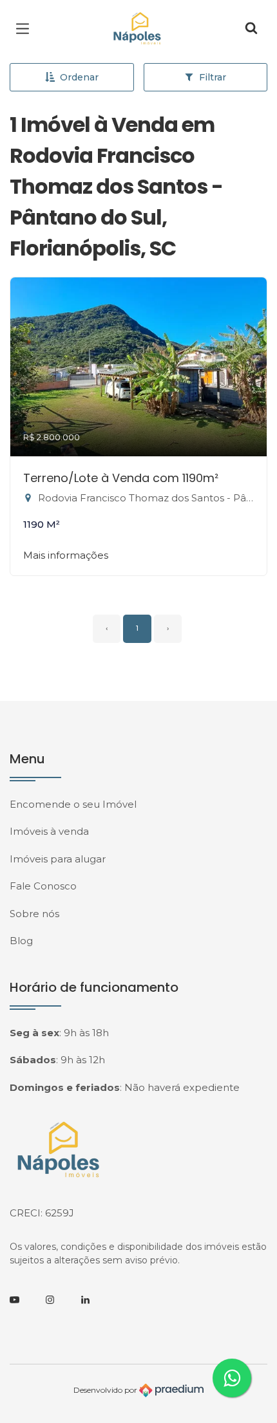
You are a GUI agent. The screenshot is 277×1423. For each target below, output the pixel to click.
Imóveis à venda (49, 831)
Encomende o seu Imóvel (73, 804)
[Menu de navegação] (26, 29)
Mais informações (65, 555)
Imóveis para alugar (58, 859)
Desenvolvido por (106, 1389)
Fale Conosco (43, 886)
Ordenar (79, 77)
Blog (21, 941)
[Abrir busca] (251, 29)
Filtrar (212, 77)
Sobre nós (34, 913)
